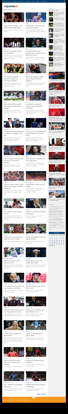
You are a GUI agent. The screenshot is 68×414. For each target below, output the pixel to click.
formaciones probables (55, 211)
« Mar (50, 245)
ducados (50, 209)
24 (50, 244)
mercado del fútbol (58, 219)
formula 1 (51, 213)
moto (5, 23)
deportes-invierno (8, 258)
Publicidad (27, 399)
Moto (19, 1)
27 (56, 244)
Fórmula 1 (14, 1)
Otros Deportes (44, 1)
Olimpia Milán (51, 224)
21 (59, 242)
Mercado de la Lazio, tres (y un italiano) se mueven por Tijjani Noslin (59, 30)
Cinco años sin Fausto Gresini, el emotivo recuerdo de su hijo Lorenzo (56, 149)
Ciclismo (33, 1)
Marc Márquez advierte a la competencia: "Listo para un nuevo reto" (57, 175)
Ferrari (55, 209)
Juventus (59, 214)
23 (63, 242)
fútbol (55, 213)
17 (50, 242)
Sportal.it (12, 400)
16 (63, 240)
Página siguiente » (41, 394)
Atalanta (50, 206)
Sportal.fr (22, 400)
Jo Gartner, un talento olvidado (56, 80)
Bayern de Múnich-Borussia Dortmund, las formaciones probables (12, 362)
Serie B (51, 227)
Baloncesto (27, 1)
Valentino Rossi (60, 227)
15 (61, 240)
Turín (56, 227)
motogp (53, 222)
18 (52, 242)
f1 (53, 209)
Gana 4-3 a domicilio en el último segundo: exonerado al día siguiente (59, 59)
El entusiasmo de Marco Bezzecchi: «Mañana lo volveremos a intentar (11, 79)
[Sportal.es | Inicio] (11, 6)
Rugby (37, 1)
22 (61, 242)
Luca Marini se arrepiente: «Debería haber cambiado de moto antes (34, 106)
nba (56, 222)
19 (54, 242)
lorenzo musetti (59, 216)
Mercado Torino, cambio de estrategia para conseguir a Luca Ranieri (59, 35)
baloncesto (29, 182)
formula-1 (6, 129)
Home (4, 1)
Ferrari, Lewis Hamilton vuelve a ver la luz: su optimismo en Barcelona (56, 93)
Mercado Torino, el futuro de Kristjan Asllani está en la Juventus (59, 14)
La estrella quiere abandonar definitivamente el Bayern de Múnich (59, 64)
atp (51, 206)
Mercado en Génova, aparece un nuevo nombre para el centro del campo (59, 53)
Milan (50, 222)
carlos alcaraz (52, 208)
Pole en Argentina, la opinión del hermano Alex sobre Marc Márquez (13, 160)
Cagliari (59, 206)
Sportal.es (26, 400)
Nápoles (62, 222)
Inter (60, 213)
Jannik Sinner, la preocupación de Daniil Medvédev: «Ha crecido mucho (36, 133)
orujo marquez (56, 224)
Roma (60, 225)
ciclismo (62, 208)
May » (53, 245)
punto (54, 225)
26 (54, 244)
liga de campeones (54, 216)
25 (52, 244)
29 (61, 244)
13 (56, 240)
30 (63, 244)
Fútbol (8, 1)
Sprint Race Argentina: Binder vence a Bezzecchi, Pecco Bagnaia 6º (34, 79)
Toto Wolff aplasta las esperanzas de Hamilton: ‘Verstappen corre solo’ (14, 133)
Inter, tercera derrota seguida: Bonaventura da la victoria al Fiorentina (12, 106)
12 (54, 240)
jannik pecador (52, 214)
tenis (53, 227)
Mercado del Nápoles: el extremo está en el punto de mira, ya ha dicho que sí (59, 24)
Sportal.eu (17, 400)
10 (50, 240)
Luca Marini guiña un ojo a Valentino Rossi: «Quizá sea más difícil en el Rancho (36, 53)
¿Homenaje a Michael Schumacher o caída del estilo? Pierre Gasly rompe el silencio (56, 119)
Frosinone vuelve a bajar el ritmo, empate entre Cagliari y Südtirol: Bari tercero (14, 186)
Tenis (22, 1)
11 (52, 240)
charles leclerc (57, 208)
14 (59, 240)
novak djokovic (59, 222)
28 (59, 244)
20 (56, 242)
